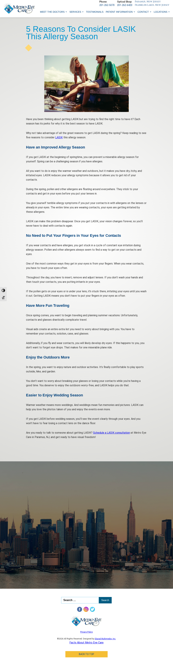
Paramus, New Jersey (148, 1)
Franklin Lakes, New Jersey (152, 5)
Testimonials (94, 11)
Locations (160, 11)
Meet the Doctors (52, 11)
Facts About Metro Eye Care (86, 642)
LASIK (59, 137)
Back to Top (86, 654)
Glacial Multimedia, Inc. (105, 639)
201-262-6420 (124, 5)
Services (75, 11)
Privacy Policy (86, 632)
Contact (143, 11)
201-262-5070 (107, 5)
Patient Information (119, 11)
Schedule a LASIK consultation (111, 432)
